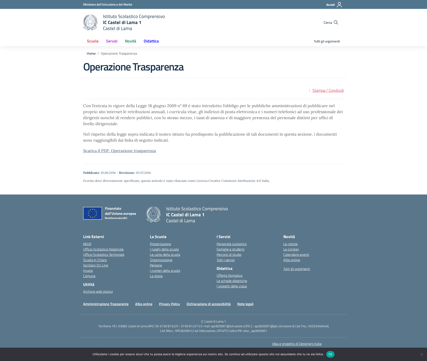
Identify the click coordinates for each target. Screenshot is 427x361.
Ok (330, 354)
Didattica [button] (151, 41)
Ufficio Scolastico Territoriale (103, 254)
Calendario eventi (296, 254)
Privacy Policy (169, 304)
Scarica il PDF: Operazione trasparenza (119, 150)
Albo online (291, 260)
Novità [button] (130, 41)
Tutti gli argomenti (327, 41)
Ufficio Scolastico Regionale (103, 249)
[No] (421, 354)
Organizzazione (161, 260)
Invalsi (88, 270)
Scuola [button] (93, 41)
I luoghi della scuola (164, 249)
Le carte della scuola (165, 254)
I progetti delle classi (232, 286)
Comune (89, 276)
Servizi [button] (111, 41)
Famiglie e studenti (230, 249)
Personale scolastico (232, 244)
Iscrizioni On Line (95, 265)
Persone (156, 265)
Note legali (245, 304)
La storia (156, 276)
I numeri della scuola (165, 270)
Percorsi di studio (229, 254)
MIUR (87, 244)
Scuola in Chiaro (95, 260)
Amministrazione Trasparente (106, 304)
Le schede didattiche (232, 280)
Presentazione (160, 244)
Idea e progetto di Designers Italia (297, 343)
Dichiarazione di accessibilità (209, 304)
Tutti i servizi (226, 260)
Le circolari (291, 249)
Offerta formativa (229, 275)
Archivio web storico (98, 291)
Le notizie (290, 244)
